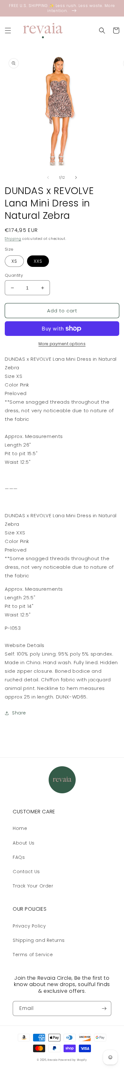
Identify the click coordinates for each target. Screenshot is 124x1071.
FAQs (19, 857)
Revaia (52, 1060)
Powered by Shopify (73, 1060)
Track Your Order (33, 886)
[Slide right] (76, 177)
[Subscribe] (104, 1008)
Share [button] (19, 713)
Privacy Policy (29, 926)
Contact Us (26, 871)
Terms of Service (33, 954)
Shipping (13, 238)
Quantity (14, 275)
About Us (24, 843)
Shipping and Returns (39, 940)
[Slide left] (48, 177)
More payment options (62, 343)
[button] (8, 31)
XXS (38, 261)
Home (20, 828)
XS (14, 261)
